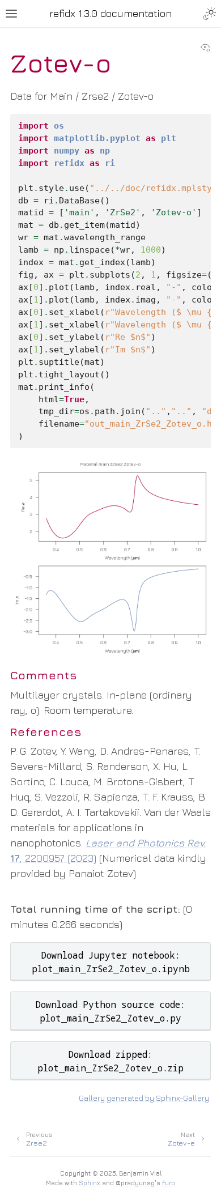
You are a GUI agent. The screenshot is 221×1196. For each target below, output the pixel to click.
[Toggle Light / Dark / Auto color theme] (209, 13)
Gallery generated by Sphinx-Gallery (144, 1098)
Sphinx (89, 1182)
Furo (168, 1182)
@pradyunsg (135, 1182)
